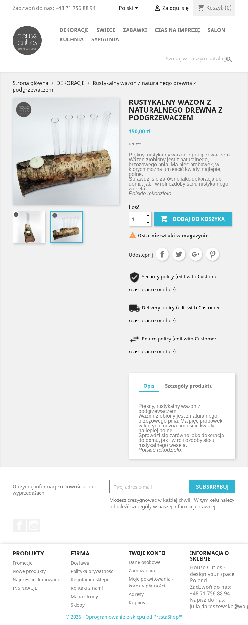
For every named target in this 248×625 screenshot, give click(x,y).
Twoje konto (147, 552)
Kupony (137, 602)
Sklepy (78, 605)
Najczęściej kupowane (36, 580)
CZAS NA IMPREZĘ (177, 30)
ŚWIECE (106, 30)
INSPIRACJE (25, 588)
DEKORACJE (74, 30)
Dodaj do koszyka (192, 219)
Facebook (19, 525)
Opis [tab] (148, 386)
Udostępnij (162, 254)
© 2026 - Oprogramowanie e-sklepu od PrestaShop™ (124, 616)
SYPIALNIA (105, 39)
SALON (216, 30)
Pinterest (212, 254)
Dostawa (80, 563)
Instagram (33, 525)
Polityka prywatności (93, 571)
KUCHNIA (71, 39)
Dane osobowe (144, 562)
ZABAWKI (135, 30)
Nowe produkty (29, 571)
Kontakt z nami (87, 588)
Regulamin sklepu (90, 580)
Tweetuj (178, 254)
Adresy (136, 594)
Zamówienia (142, 570)
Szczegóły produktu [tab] (189, 386)
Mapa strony (84, 596)
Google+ (195, 254)
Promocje (23, 563)
